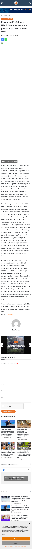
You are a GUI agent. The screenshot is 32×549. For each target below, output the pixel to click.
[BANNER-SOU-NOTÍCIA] (16, 10)
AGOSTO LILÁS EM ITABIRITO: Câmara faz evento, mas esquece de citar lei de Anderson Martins (21, 517)
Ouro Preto (9, 18)
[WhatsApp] (6, 39)
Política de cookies (9, 546)
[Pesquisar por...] (30, 3)
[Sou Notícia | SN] (16, 3)
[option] (16, 345)
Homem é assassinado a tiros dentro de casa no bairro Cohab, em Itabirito (16, 346)
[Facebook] (2, 39)
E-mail (3, 391)
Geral (9, 15)
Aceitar (16, 538)
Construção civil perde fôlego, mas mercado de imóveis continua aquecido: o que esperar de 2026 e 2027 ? (24, 454)
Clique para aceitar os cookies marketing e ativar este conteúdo (16, 478)
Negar (16, 543)
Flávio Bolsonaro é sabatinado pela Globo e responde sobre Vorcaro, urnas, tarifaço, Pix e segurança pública (7, 432)
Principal (4, 15)
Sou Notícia (5, 35)
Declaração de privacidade (20, 546)
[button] (29, 523)
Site (2, 397)
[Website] (16, 333)
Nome (3, 384)
